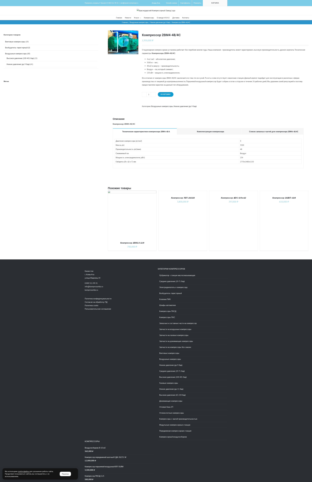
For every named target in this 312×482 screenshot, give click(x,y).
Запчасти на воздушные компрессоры (175, 329)
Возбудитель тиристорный (16, 47)
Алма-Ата (156, 3)
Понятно (65, 474)
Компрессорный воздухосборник (173, 437)
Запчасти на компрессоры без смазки (175, 347)
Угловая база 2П (166, 407)
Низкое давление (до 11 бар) (171, 389)
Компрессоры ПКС (167, 317)
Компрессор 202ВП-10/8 (284, 197)
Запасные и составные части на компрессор (178, 323)
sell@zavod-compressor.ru (129, 3)
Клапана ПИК (165, 299)
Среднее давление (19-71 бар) (172, 281)
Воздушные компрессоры (162, 106)
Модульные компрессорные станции (174, 425)
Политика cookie (91, 305)
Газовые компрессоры (168, 383)
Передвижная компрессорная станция (175, 431)
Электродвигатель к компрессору (173, 287)
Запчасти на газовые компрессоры (173, 335)
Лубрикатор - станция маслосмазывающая (177, 275)
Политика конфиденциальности (98, 298)
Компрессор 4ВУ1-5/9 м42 (233, 197)
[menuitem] (172, 3)
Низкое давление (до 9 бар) (185, 106)
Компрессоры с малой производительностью (178, 419)
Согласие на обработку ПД (96, 302)
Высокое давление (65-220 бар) (172, 395)
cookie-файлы (23, 471)
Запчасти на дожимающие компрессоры (176, 341)
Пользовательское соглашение (98, 309)
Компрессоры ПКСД (167, 311)
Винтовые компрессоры (15, 41)
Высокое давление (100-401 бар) (20, 58)
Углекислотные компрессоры (171, 413)
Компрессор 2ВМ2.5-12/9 (132, 242)
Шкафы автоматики (167, 305)
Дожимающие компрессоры (170, 401)
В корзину (166, 94)
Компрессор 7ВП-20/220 (183, 197)
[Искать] (192, 17)
